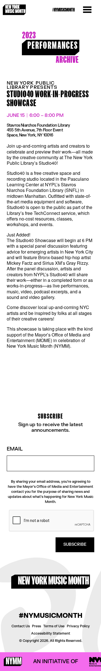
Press (36, 626)
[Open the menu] (87, 10)
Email (15, 449)
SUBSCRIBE (74, 544)
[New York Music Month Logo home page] (14, 9)
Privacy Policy (78, 626)
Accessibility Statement (50, 633)
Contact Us (21, 626)
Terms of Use (54, 626)
